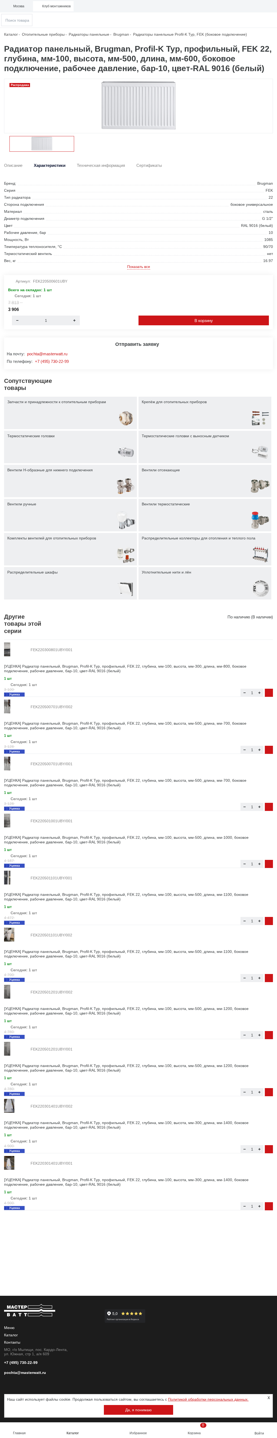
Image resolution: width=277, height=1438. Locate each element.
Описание (13, 165)
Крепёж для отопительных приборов (174, 402)
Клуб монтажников (56, 6)
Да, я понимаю (138, 1410)
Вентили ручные (21, 504)
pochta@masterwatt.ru (47, 354)
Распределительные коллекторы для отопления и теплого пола (198, 538)
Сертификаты (149, 165)
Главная (19, 1433)
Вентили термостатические (166, 504)
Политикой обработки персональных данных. (208, 1399)
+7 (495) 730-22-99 (52, 361)
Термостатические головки (31, 436)
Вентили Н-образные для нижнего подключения (50, 470)
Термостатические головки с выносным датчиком (185, 436)
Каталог (73, 1433)
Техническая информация (101, 165)
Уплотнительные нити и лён (166, 572)
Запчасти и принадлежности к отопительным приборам (56, 402)
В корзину (203, 320)
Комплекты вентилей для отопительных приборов (51, 538)
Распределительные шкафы (32, 572)
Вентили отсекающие (161, 470)
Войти (259, 1433)
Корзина (196, 1429)
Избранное (138, 1433)
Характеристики (49, 165)
